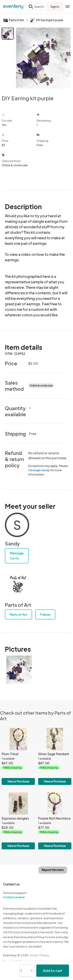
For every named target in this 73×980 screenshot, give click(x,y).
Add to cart (52, 970)
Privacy (44, 955)
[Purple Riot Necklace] (54, 820)
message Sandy (39, 470)
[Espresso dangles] (18, 820)
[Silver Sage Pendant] (54, 756)
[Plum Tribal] (18, 756)
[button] (35, 6)
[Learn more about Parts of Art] (17, 585)
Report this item (53, 870)
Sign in (54, 6)
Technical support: (15, 895)
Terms (34, 955)
